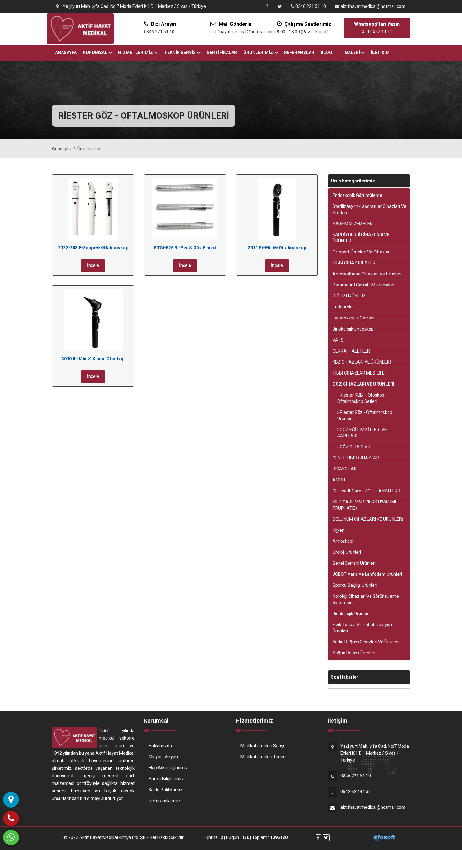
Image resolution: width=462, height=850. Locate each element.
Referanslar (299, 52)
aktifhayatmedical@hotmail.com (372, 6)
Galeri (352, 52)
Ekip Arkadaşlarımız (168, 767)
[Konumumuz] (11, 800)
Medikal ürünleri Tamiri (263, 756)
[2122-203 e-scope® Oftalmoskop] (93, 209)
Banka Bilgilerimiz (166, 778)
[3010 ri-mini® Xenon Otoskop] (93, 320)
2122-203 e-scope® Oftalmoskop (93, 247)
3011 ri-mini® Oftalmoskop (277, 247)
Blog (326, 52)
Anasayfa (66, 52)
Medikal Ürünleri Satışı (262, 745)
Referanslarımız (165, 800)
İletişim (380, 52)
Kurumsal (95, 52)
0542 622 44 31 (355, 791)
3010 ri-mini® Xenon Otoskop (93, 358)
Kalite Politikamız (166, 789)
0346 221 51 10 (310, 6)
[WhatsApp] (11, 837)
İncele (93, 265)
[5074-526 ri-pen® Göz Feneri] (184, 209)
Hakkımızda (160, 745)
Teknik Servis (180, 52)
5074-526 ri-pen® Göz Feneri (185, 247)
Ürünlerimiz (258, 52)
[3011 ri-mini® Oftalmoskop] (276, 209)
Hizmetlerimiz (135, 52)
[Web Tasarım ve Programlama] (384, 837)
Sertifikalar (222, 52)
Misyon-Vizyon (163, 756)
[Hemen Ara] (11, 818)
